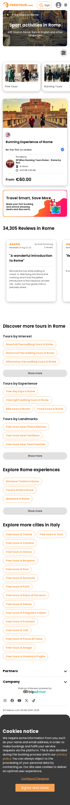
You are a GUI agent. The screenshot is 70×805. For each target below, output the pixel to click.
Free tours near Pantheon (22, 435)
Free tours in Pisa (17, 569)
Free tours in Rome (25, 15)
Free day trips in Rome (20, 391)
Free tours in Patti (17, 586)
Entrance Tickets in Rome (22, 481)
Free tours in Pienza (19, 604)
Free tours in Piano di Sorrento (26, 595)
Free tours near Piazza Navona (26, 427)
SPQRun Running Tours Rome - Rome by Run (38, 161)
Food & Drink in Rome (20, 490)
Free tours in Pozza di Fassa (24, 639)
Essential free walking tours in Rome (29, 344)
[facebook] (12, 700)
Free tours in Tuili (17, 630)
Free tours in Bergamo (20, 560)
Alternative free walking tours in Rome (31, 361)
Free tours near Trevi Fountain (25, 444)
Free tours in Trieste (19, 534)
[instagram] (5, 700)
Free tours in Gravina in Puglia (25, 656)
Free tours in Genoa (19, 552)
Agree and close (35, 787)
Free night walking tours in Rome (27, 400)
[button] (21, 76)
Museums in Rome (17, 499)
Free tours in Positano (20, 621)
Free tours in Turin (51, 534)
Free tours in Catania (20, 543)
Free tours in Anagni (19, 647)
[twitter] (26, 700)
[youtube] (19, 700)
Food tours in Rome (50, 409)
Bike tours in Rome (18, 409)
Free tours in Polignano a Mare (26, 613)
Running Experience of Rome (29, 142)
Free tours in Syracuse (20, 578)
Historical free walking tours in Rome (30, 353)
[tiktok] (34, 700)
